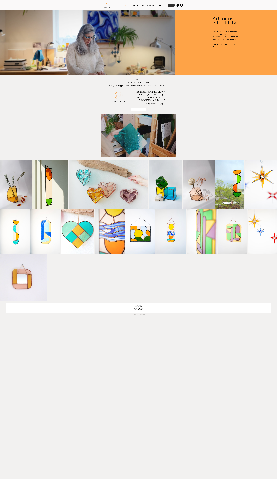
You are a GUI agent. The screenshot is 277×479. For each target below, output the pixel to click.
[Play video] (138, 135)
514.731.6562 (138, 309)
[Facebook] (177, 5)
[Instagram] (181, 5)
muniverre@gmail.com (138, 308)
